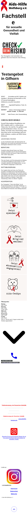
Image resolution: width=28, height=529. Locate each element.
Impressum (14, 488)
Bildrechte (14, 494)
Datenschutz (14, 491)
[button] (14, 509)
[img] (14, 6)
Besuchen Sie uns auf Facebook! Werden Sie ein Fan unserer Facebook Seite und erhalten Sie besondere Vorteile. (14, 438)
